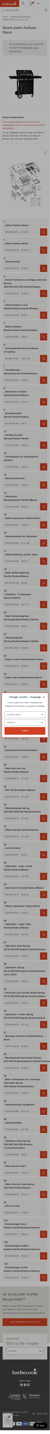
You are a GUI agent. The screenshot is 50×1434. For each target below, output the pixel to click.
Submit (25, 731)
